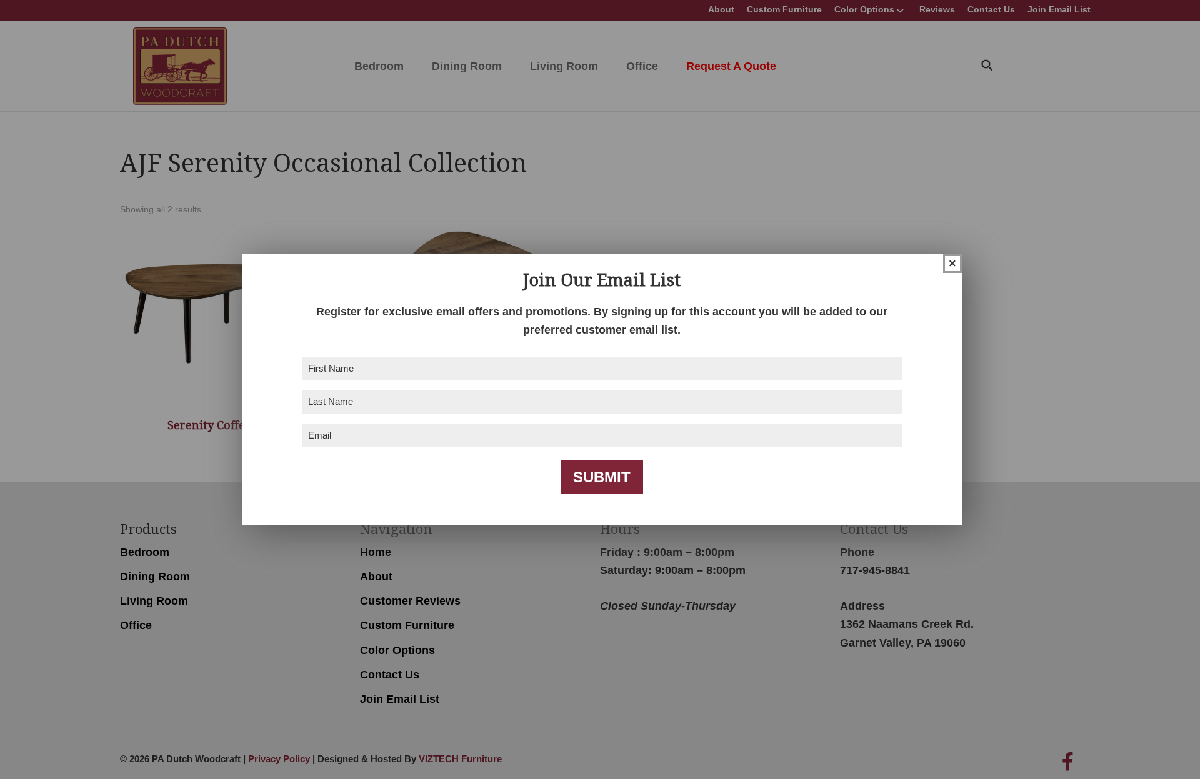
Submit (602, 477)
